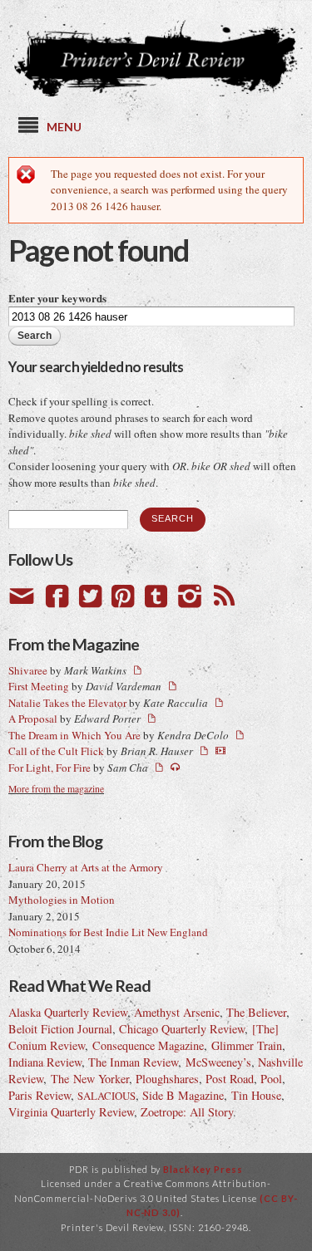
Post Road (230, 1079)
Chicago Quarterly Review (182, 1029)
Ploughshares (167, 1079)
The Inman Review (133, 1062)
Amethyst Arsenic (177, 1012)
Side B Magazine (183, 1095)
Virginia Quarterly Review (71, 1112)
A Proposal (32, 718)
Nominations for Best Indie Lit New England (108, 932)
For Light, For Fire (49, 767)
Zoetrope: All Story (187, 1112)
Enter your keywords (57, 298)
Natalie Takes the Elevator (67, 702)
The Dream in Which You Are (74, 735)
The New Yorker (90, 1079)
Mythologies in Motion (61, 899)
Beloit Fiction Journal (60, 1029)
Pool (271, 1079)
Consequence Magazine (148, 1045)
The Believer (256, 1012)
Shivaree (27, 670)
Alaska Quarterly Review (67, 1012)
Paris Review (39, 1095)
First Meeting (38, 686)
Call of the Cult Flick (56, 750)
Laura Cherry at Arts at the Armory (85, 867)
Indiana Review (45, 1062)
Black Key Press (203, 1169)
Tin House (256, 1095)
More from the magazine (56, 788)
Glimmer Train (246, 1045)
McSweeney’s (218, 1062)
